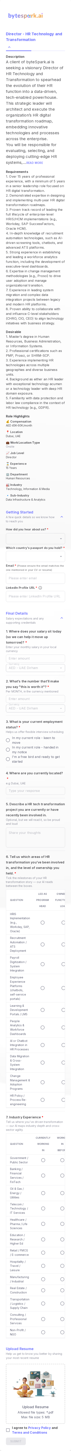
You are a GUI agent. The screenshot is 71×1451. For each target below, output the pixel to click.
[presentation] (35, 1394)
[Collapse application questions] (61, 618)
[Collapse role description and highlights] (9, 47)
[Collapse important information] (61, 516)
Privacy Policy (39, 1428)
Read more (34, 162)
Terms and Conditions (29, 1432)
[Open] (61, 538)
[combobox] (32, 538)
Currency (14, 663)
